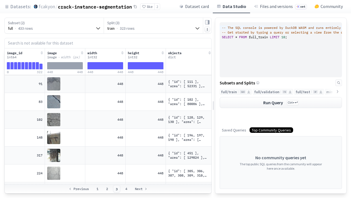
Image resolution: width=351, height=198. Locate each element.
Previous (81, 189)
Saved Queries (234, 130)
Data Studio (234, 6)
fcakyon (47, 6)
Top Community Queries (271, 130)
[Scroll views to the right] (337, 91)
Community (332, 6)
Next (139, 189)
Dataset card (197, 6)
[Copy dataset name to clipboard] (135, 6)
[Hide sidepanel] (207, 22)
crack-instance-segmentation (95, 6)
